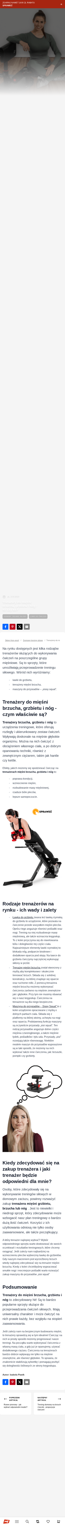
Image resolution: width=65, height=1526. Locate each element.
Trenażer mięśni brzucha (27, 967)
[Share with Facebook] (5, 627)
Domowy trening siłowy (15, 616)
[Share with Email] (27, 627)
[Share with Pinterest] (12, 627)
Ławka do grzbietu (23, 917)
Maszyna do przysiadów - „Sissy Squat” (35, 1006)
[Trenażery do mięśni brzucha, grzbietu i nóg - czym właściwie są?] (32, 848)
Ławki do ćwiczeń (38, 616)
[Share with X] (20, 627)
